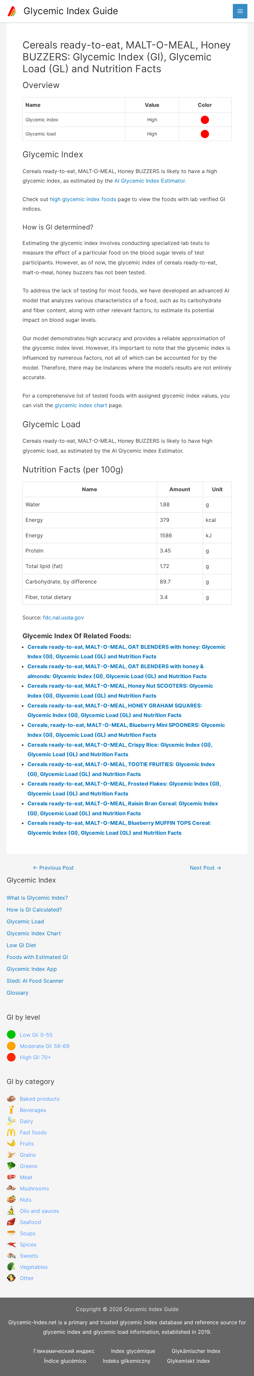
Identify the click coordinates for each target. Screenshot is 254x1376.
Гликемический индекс (64, 1351)
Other (27, 1278)
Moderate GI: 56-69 (44, 1046)
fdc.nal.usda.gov (63, 617)
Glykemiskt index (188, 1361)
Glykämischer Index (196, 1351)
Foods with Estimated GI (37, 957)
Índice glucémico (65, 1361)
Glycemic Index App (32, 969)
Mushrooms (34, 1188)
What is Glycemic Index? (37, 897)
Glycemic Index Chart (34, 933)
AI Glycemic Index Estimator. (150, 180)
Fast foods (33, 1132)
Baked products (40, 1098)
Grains (28, 1155)
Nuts (25, 1199)
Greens (28, 1166)
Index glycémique (133, 1351)
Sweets (29, 1255)
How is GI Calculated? (34, 909)
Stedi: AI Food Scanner (35, 980)
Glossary (17, 992)
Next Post (205, 868)
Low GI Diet (21, 945)
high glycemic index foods (83, 199)
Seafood (30, 1222)
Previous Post (53, 868)
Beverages (33, 1110)
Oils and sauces (39, 1211)
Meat (26, 1177)
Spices (28, 1244)
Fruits (27, 1143)
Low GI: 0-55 (36, 1035)
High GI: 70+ (35, 1057)
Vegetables (34, 1267)
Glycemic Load (25, 921)
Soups (27, 1233)
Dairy (26, 1121)
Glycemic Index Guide (70, 10)
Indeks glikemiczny (126, 1361)
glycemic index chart (81, 405)
